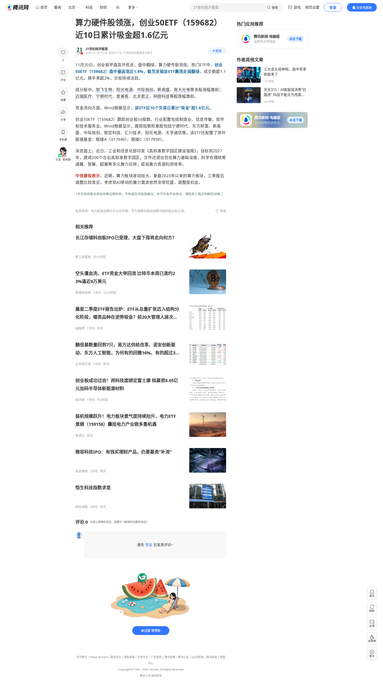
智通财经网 (83, 292)
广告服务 (156, 657)
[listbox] (150, 366)
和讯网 (80, 399)
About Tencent (98, 657)
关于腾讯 (81, 657)
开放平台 (142, 657)
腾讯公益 (183, 657)
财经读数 (81, 506)
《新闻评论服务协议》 (135, 522)
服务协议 (115, 657)
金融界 (80, 328)
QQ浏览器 (197, 657)
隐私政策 (129, 657)
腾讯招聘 (169, 657)
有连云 (80, 435)
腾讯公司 (145, 676)
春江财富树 (83, 256)
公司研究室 (83, 364)
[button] (295, 38)
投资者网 (81, 471)
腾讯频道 (211, 657)
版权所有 (156, 676)
